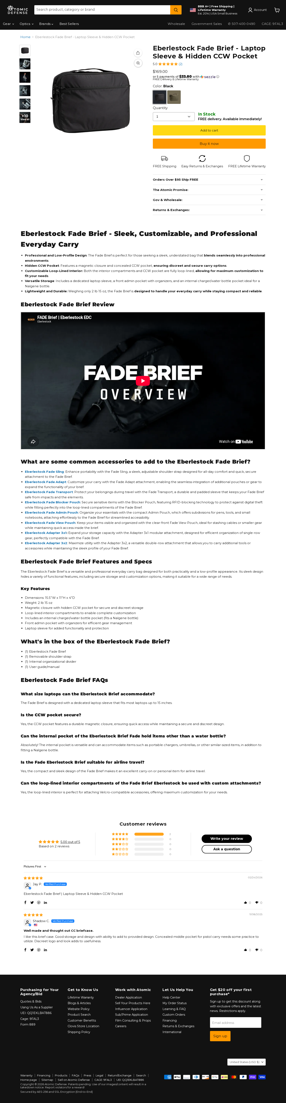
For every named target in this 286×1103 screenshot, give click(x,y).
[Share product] (138, 53)
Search (141, 1075)
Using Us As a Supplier (36, 1007)
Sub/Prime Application (131, 1015)
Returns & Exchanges (178, 1026)
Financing (169, 1020)
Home (25, 37)
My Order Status (174, 1003)
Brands (45, 24)
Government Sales (207, 24)
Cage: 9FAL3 (29, 1019)
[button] (168, 64)
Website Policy (79, 1009)
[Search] (176, 9)
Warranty (26, 1075)
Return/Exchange (119, 1075)
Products (61, 1075)
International (171, 1032)
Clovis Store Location (83, 1026)
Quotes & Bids (30, 1001)
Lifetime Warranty (81, 997)
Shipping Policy (79, 1032)
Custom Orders (173, 1015)
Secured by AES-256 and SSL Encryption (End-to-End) (56, 1091)
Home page (28, 1079)
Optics (25, 24)
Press (87, 1075)
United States (244, 1062)
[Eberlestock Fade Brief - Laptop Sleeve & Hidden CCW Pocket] (25, 50)
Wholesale (176, 24)
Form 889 (27, 1024)
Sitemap (47, 1079)
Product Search (79, 1015)
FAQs (75, 1075)
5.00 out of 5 (70, 842)
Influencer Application (131, 1009)
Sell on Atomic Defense (74, 1079)
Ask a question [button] (226, 849)
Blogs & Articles (79, 1003)
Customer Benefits (82, 1020)
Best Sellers (69, 24)
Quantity (160, 108)
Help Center (171, 997)
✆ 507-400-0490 (241, 24)
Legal (99, 1075)
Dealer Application (128, 997)
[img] (33, 878)
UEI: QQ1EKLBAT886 (36, 1013)
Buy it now (209, 144)
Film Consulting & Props (133, 1020)
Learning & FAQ (174, 1009)
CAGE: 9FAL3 (103, 1079)
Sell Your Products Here (132, 1003)
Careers (120, 1026)
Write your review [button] (226, 839)
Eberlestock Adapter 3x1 (46, 533)
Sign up (220, 1036)
